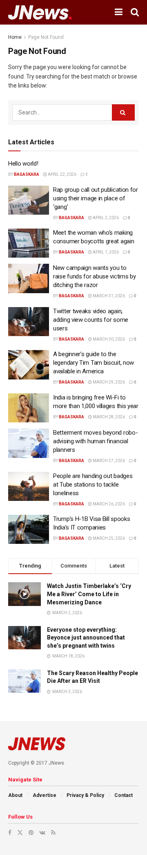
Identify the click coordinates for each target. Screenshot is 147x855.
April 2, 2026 (105, 217)
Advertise (44, 795)
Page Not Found (46, 37)
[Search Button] (123, 112)
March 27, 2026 (108, 460)
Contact (123, 795)
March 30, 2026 (108, 339)
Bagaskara (26, 174)
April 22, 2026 (61, 174)
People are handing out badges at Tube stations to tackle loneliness (92, 484)
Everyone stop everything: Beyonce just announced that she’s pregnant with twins (86, 637)
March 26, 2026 (108, 504)
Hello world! (23, 163)
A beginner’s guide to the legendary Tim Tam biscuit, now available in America (93, 362)
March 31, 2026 (108, 296)
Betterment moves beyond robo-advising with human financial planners (95, 441)
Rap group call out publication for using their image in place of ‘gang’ (95, 198)
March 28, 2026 (108, 417)
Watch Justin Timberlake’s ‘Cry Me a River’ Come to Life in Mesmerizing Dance (89, 594)
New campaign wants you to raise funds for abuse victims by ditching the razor (94, 276)
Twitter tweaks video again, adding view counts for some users (90, 319)
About (15, 795)
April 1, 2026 (105, 252)
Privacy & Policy (85, 795)
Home (15, 37)
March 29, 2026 (108, 382)
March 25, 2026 (108, 538)
